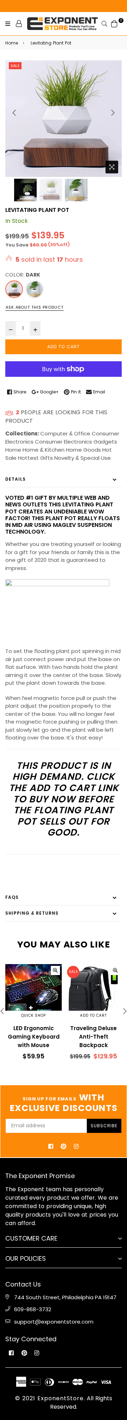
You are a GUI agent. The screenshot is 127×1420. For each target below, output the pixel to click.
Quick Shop (33, 1015)
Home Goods (83, 449)
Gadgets (105, 441)
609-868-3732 (32, 1309)
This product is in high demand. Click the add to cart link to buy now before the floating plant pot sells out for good (64, 799)
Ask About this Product (35, 307)
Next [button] (113, 113)
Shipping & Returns (32, 913)
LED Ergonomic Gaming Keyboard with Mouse (34, 1036)
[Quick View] (55, 970)
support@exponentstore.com (53, 1321)
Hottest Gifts (35, 458)
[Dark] (14, 289)
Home (11, 43)
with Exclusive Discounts (63, 1102)
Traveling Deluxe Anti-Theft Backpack (93, 1036)
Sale (15, 66)
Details (15, 479)
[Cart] (114, 23)
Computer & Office (65, 433)
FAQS (12, 897)
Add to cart (93, 1015)
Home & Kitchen (44, 449)
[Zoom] (111, 167)
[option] (63, 118)
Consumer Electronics (63, 441)
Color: (22, 274)
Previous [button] (14, 113)
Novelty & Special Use (82, 458)
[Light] (34, 289)
